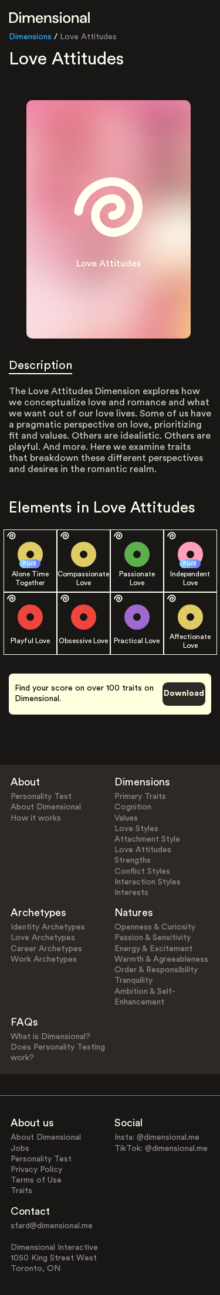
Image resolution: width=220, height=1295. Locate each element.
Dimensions (30, 37)
